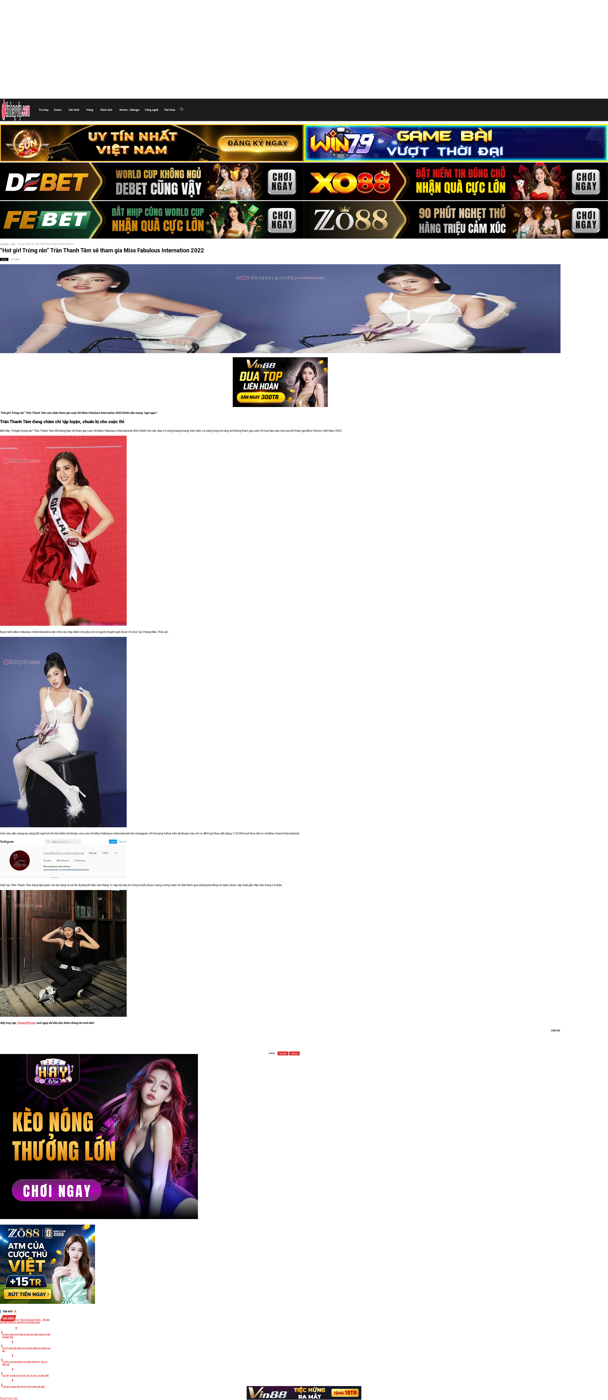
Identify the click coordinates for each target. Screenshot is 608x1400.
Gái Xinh (8, 1318)
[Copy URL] (309, 1038)
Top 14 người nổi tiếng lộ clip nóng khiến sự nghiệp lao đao (26, 1349)
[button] (182, 109)
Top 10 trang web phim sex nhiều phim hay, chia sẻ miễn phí (24, 1363)
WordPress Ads (9, 1398)
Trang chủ (4, 244)
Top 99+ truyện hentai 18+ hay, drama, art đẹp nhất (25, 1375)
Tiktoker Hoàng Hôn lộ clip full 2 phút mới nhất (23, 1386)
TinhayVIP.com (26, 1023)
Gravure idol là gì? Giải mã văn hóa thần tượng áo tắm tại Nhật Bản (26, 1336)
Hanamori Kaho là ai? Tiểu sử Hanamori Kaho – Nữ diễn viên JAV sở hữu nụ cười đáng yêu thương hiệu (25, 1321)
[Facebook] (263, 1038)
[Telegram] (298, 1038)
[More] (320, 1038)
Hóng (12, 244)
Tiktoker (294, 1053)
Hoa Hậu (283, 1053)
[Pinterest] (286, 1038)
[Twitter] (275, 1038)
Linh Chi (555, 1030)
